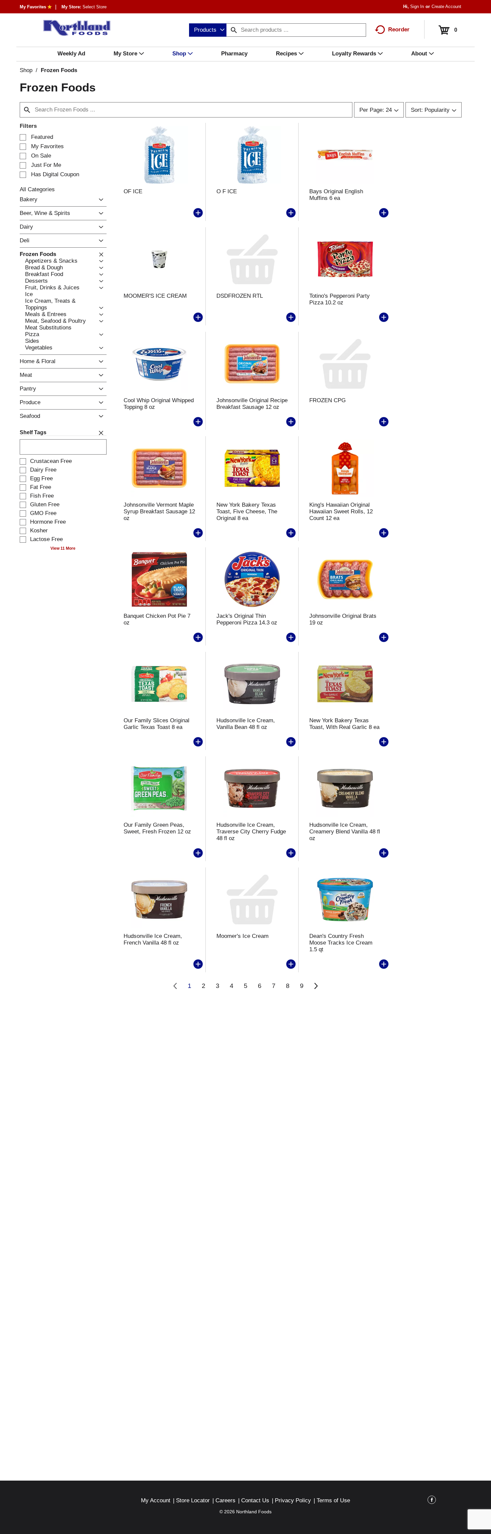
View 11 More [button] (62, 548)
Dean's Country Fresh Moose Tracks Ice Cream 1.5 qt (340, 943)
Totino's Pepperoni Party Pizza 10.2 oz (339, 299)
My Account (155, 1500)
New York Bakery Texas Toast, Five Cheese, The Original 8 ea (246, 511)
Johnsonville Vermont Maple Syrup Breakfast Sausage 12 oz (159, 511)
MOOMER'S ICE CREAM (155, 296)
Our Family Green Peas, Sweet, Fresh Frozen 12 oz (157, 828)
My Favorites (33, 6)
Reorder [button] (399, 29)
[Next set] (316, 986)
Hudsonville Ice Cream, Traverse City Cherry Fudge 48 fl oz (251, 831)
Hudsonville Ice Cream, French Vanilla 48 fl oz (153, 939)
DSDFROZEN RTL (239, 296)
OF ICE (133, 191)
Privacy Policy (293, 1500)
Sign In (417, 6)
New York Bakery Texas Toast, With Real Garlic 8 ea (344, 723)
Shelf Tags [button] (33, 432)
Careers (225, 1500)
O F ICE (226, 191)
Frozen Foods (59, 70)
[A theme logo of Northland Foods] (74, 28)
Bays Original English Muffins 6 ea (336, 194)
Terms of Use (333, 1500)
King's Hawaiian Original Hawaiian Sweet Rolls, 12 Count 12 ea (341, 511)
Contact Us (255, 1500)
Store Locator (193, 1500)
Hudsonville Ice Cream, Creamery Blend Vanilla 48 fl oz (344, 831)
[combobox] (207, 30)
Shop (26, 70)
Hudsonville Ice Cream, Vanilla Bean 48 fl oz (245, 723)
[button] (99, 200)
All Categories (37, 189)
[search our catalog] (233, 30)
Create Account (446, 6)
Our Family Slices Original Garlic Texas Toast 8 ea (156, 723)
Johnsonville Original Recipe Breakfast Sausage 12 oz (252, 403)
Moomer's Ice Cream (242, 936)
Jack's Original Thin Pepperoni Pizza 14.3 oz (246, 619)
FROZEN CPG (327, 400)
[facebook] (432, 1501)
